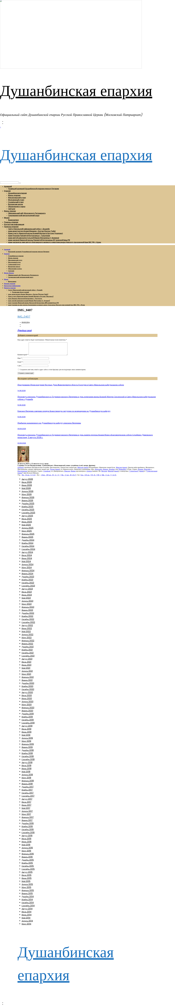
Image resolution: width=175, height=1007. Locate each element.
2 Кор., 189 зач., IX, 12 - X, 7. (51, 475)
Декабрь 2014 (28, 896)
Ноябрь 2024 (27, 543)
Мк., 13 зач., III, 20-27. (68, 475)
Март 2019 (26, 741)
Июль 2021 (26, 661)
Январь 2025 (27, 537)
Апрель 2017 (27, 811)
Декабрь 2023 (28, 576)
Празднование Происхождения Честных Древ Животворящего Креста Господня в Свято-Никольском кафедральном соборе (71, 384)
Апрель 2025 (27, 527)
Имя (20, 358)
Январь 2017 (27, 820)
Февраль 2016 (28, 853)
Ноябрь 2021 (27, 649)
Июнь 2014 (26, 914)
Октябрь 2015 (28, 866)
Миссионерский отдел (17, 197)
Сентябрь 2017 (28, 795)
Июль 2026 (27, 482)
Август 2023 (27, 588)
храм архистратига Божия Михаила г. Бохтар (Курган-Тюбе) (32, 231)
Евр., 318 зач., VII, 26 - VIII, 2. (91, 475)
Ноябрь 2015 (27, 862)
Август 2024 (27, 552)
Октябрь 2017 (28, 792)
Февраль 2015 (28, 890)
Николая (67, 471)
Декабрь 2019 (28, 713)
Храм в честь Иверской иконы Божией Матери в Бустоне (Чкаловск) (35, 233)
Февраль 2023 (28, 607)
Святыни (11, 209)
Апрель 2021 (27, 671)
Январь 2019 (27, 747)
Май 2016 (26, 844)
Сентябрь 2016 (28, 832)
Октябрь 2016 (28, 829)
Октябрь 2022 (28, 619)
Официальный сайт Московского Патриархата (26, 213)
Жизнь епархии (14, 195)
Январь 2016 (27, 856)
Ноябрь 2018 (27, 753)
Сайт (19, 366)
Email (20, 362)
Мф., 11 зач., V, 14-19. (109, 475)
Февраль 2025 (28, 533)
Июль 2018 (26, 765)
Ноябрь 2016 (27, 826)
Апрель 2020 (27, 701)
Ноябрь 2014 (27, 899)
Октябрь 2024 (28, 546)
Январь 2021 (27, 680)
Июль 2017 (26, 802)
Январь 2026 (27, 500)
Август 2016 (27, 835)
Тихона (52, 469)
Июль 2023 (27, 591)
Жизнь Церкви (10, 211)
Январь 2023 (27, 610)
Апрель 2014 (27, 920)
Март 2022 (27, 637)
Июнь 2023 (27, 594)
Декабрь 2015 (28, 859)
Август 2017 (27, 799)
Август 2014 (27, 908)
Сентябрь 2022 (28, 622)
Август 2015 (27, 872)
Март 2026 (27, 494)
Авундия (111, 469)
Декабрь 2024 (28, 540)
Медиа (6, 218)
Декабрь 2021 (28, 646)
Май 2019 (26, 735)
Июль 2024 (27, 555)
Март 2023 (26, 604)
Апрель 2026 (27, 491)
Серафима (46, 471)
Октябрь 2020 (28, 689)
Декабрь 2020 (28, 683)
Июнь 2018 (26, 768)
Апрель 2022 (27, 634)
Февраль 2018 (28, 780)
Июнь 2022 (27, 628)
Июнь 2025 (27, 521)
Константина (22, 471)
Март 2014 (26, 923)
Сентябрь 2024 (28, 549)
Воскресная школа (15, 204)
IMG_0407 (24, 316)
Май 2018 (26, 771)
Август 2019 (27, 725)
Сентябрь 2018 (28, 759)
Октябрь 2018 (28, 756)
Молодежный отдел (16, 200)
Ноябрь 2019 (27, 716)
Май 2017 (26, 808)
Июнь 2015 (26, 878)
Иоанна (140, 469)
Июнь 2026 (27, 485)
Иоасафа (147, 469)
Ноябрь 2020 (27, 686)
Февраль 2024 (28, 570)
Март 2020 (27, 704)
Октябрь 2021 (28, 652)
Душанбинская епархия (76, 90)
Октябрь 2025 (28, 509)
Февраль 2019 (28, 744)
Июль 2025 (27, 518)
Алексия (89, 471)
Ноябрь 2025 (27, 506)
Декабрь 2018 (28, 750)
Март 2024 (27, 567)
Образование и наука (16, 206)
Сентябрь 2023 (28, 585)
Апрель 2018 (27, 774)
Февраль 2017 (28, 817)
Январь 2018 (27, 783)
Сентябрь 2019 (28, 722)
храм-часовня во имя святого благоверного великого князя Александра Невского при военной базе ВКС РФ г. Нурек (54, 242)
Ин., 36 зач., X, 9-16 (28, 475)
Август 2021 (27, 658)
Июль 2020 (27, 695)
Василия (104, 471)
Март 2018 (26, 777)
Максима (80, 467)
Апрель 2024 (27, 564)
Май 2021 (26, 668)
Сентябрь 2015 (28, 869)
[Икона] (23, 462)
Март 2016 (26, 850)
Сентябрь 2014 (28, 905)
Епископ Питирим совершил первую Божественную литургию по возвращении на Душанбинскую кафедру (64, 411)
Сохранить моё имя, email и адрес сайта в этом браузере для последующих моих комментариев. (53, 369)
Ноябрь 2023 (27, 579)
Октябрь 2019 (28, 719)
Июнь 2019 (26, 731)
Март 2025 (27, 530)
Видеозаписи (13, 220)
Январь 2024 (27, 573)
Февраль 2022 (28, 640)
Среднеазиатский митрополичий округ (23, 215)
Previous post (25, 330)
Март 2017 (26, 814)
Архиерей (8, 186)
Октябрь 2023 (28, 582)
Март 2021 (26, 674)
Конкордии (122, 469)
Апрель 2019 (27, 738)
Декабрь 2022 (28, 613)
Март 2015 (26, 887)
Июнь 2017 (26, 805)
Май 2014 (26, 917)
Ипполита (98, 469)
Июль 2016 (26, 838)
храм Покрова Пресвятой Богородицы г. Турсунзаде (29, 235)
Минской (111, 471)
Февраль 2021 (28, 677)
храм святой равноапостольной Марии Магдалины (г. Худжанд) (33, 238)
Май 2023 (26, 597)
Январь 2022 (27, 643)
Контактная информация (14, 224)
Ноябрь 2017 (27, 789)
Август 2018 (27, 762)
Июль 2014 (26, 911)
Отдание (21, 467)
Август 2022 (27, 625)
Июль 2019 (26, 728)
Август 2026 (27, 479)
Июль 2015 (26, 875)
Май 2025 (26, 524)
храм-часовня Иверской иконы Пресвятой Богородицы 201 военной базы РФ (39, 240)
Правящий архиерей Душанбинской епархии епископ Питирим (33, 189)
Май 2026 (26, 488)
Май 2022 (26, 631)
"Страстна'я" (134, 471)
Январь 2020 (27, 710)
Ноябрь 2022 (27, 616)
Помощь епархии (11, 222)
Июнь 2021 (26, 664)
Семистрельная (151, 471)
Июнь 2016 (26, 841)
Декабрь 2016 (28, 823)
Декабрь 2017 (28, 786)
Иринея (105, 469)
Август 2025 (27, 515)
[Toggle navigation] (1, 246)
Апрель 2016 (27, 847)
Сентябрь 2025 (28, 512)
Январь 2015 (27, 893)
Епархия (7, 191)
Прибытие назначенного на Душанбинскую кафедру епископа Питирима (49, 423)
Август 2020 (27, 692)
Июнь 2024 (27, 558)
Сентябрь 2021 (28, 655)
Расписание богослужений (20, 292)
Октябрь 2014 (28, 902)
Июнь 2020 (27, 698)
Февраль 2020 (28, 707)
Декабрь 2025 (28, 503)
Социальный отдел (15, 202)
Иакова (73, 471)
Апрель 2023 (27, 601)
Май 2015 (26, 881)
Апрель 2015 (27, 884)
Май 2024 (26, 561)
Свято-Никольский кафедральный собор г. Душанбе (29, 229)
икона (86, 467)
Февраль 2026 (28, 497)
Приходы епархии (11, 227)
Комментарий (23, 355)
